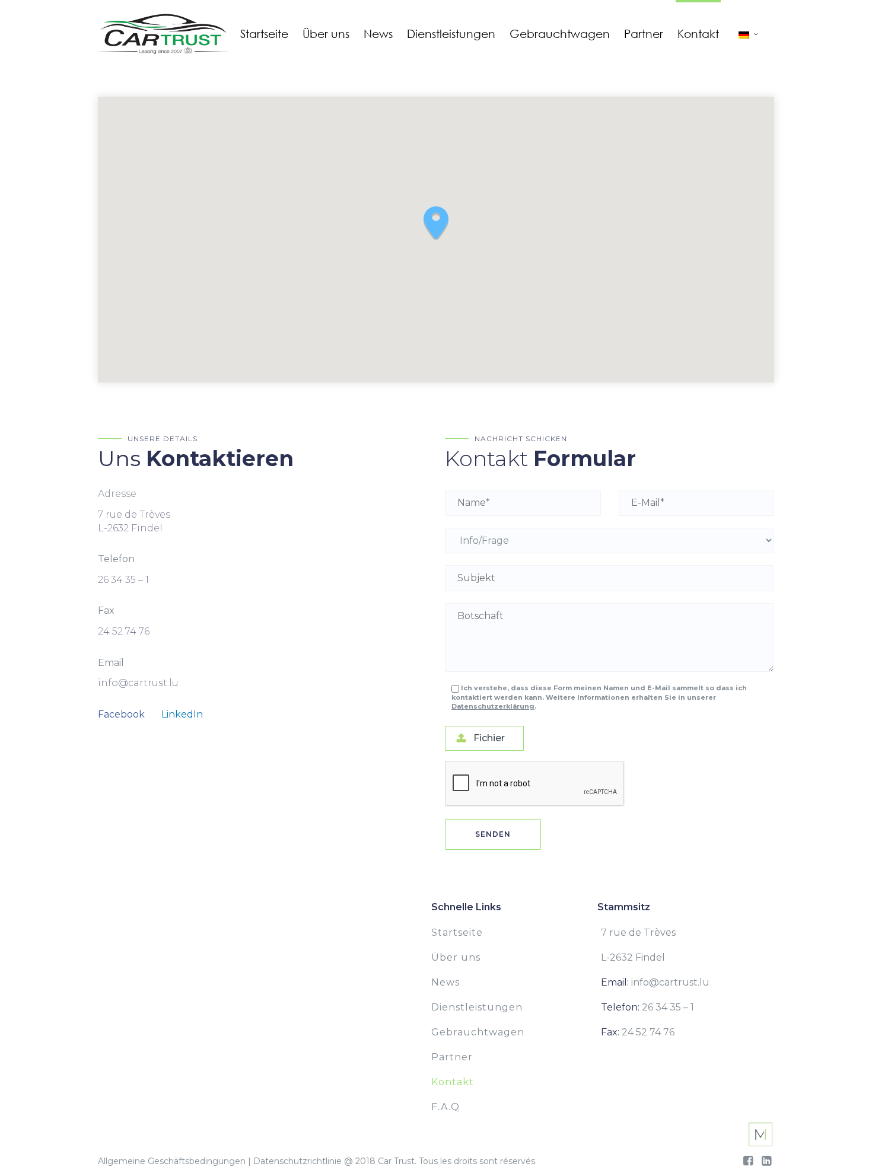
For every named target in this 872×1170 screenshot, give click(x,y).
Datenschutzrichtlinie (297, 1161)
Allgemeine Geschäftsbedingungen (172, 1161)
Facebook (121, 714)
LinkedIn (182, 714)
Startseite (457, 932)
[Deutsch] (743, 34)
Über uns (455, 957)
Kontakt (452, 1082)
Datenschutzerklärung (492, 706)
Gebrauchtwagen (477, 1032)
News (445, 982)
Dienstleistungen (477, 1007)
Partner (452, 1057)
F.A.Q (445, 1106)
